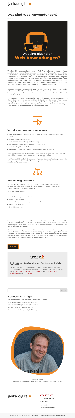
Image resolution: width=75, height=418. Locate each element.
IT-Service (28, 273)
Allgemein (11, 18)
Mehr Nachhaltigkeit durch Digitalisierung (23, 302)
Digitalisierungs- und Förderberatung (29, 271)
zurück (13, 247)
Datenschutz (36, 415)
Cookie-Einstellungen (57, 415)
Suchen (63, 290)
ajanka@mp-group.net (47, 407)
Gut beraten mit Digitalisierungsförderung (23, 305)
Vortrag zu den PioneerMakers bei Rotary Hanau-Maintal (27, 300)
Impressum (45, 415)
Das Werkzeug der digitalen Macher (20, 307)
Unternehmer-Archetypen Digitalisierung (22, 310)
